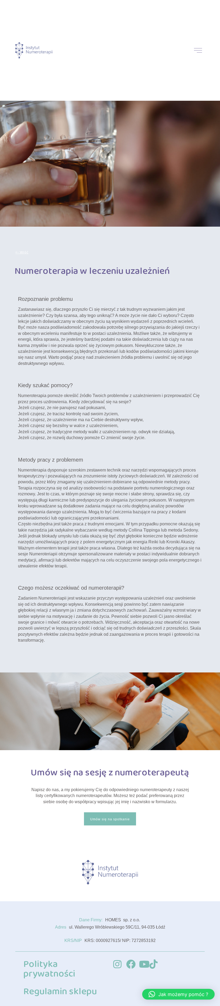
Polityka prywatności (49, 969)
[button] (178, 994)
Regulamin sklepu (60, 991)
